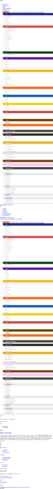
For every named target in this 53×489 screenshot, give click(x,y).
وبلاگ (4, 7)
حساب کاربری (6, 452)
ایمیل (2, 471)
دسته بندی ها (6, 221)
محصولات (5, 5)
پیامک (5, 471)
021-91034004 (3, 204)
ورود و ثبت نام (6, 4)
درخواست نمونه (6, 9)
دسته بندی (5, 10)
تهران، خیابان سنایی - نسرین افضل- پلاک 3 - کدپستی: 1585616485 (15, 487)
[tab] (6, 12)
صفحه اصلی (5, 426)
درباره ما (5, 211)
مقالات (4, 208)
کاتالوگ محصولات (7, 8)
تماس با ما (5, 212)
